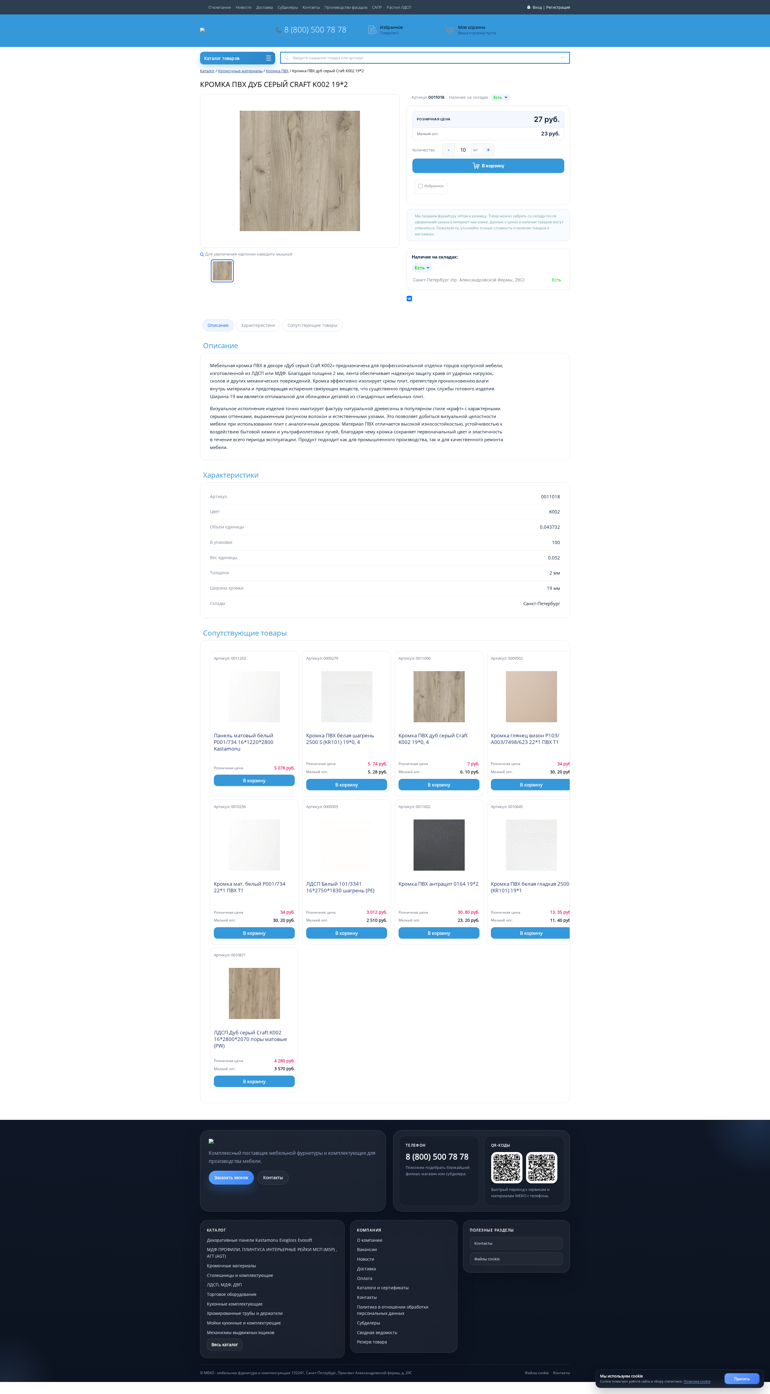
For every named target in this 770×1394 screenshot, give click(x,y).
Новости (243, 7)
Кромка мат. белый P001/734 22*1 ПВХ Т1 (249, 887)
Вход (537, 7)
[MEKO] (242, 1141)
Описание (218, 325)
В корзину (493, 166)
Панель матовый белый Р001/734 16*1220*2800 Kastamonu (243, 742)
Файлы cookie (487, 1259)
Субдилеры (288, 7)
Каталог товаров (221, 58)
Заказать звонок (231, 1177)
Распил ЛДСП (399, 7)
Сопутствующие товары (312, 325)
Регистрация (558, 7)
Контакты (311, 7)
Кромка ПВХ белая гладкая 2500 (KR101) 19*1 (530, 887)
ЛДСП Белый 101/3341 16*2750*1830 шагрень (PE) (340, 887)
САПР (377, 7)
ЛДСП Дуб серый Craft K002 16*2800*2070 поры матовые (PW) (250, 1039)
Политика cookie (697, 1381)
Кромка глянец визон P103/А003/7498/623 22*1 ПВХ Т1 (525, 738)
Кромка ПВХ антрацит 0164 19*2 (439, 884)
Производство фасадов (346, 7)
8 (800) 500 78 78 (315, 29)
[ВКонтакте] (409, 298)
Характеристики (258, 325)
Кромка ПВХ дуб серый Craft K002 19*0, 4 (433, 738)
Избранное (434, 186)
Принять (742, 1378)
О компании (219, 7)
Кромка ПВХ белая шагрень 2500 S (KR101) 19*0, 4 (340, 738)
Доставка (264, 7)
